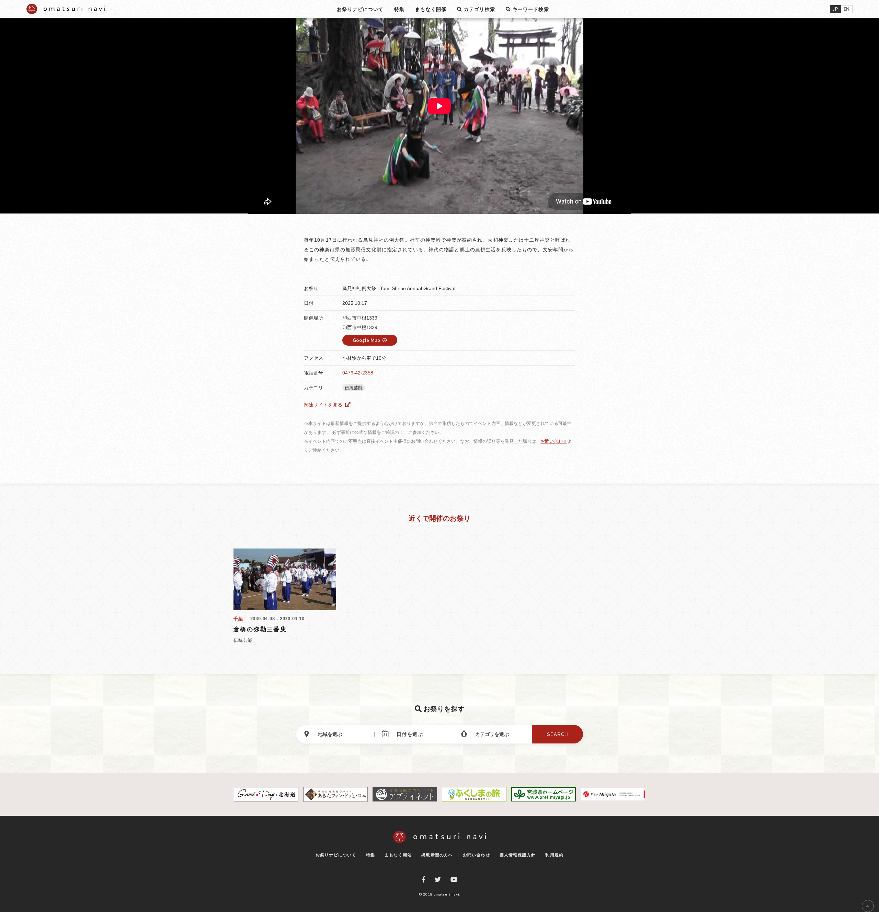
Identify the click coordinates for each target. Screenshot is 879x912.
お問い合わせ (553, 441)
